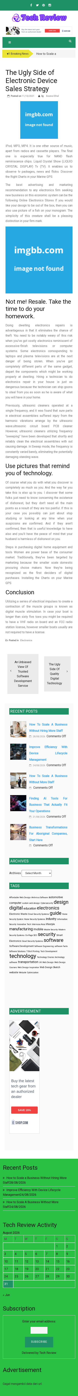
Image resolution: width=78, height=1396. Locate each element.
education (29, 908)
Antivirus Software (39, 897)
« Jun (6, 1295)
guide (55, 913)
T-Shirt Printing (33, 951)
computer (15, 903)
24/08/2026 (38, 765)
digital (16, 908)
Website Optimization (28, 972)
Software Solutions (17, 951)
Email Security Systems (38, 914)
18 (16, 1269)
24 (6, 1276)
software (53, 940)
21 (47, 1269)
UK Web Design (46, 962)
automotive (56, 897)
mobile (38, 929)
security (47, 934)
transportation (28, 962)
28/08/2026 (38, 736)
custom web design (31, 903)
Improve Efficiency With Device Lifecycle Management (48, 753)
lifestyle (50, 924)
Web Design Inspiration (28, 967)
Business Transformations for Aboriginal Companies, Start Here (48, 834)
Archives (15, 873)
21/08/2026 (38, 817)
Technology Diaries (45, 957)
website (13, 972)
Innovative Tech (24, 924)
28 (47, 1276)
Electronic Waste (18, 914)
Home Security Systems (34, 919)
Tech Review (47, 1353)
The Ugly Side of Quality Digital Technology (54, 674)
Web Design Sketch (50, 967)
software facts (61, 946)
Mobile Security (51, 929)
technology (22, 956)
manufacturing (21, 929)
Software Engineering (44, 946)
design (61, 902)
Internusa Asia (38, 924)
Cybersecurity (47, 903)
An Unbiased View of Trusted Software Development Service (23, 674)
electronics (48, 908)
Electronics (26, 640)
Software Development (21, 946)
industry (51, 919)
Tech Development (48, 951)
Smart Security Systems (32, 941)
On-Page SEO (31, 935)
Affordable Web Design (20, 897)
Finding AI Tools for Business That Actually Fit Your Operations (48, 805)
